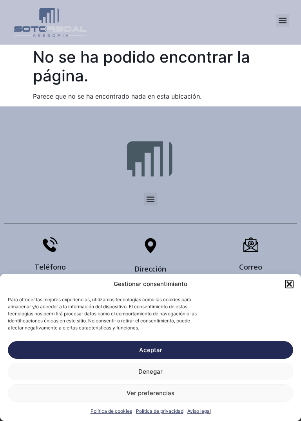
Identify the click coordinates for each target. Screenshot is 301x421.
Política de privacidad (159, 411)
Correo (250, 267)
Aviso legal (199, 411)
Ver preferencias (150, 393)
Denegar (150, 371)
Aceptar (150, 350)
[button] (289, 284)
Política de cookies (111, 411)
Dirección (150, 268)
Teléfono (50, 267)
